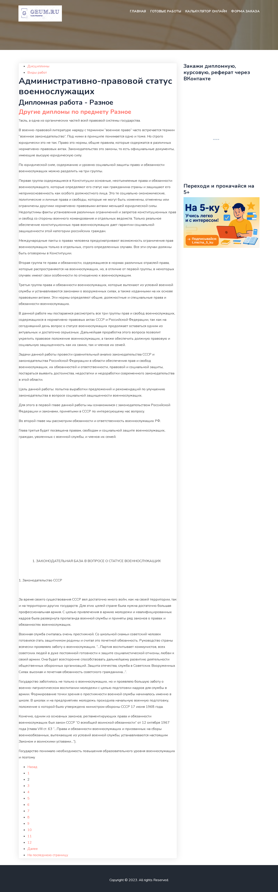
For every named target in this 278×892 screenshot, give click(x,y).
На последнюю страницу (47, 855)
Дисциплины (38, 66)
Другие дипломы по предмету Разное (75, 112)
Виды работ (37, 72)
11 (29, 836)
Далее (32, 848)
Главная (138, 11)
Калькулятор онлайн (206, 11)
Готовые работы (165, 11)
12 (29, 842)
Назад (32, 767)
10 (29, 829)
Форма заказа (245, 11)
